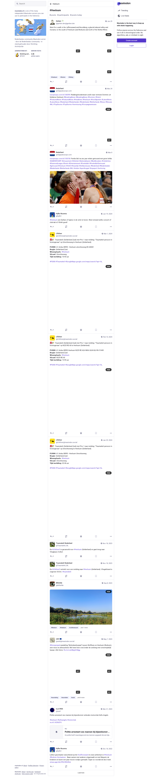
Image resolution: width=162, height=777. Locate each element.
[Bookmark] (96, 81)
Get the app (30, 772)
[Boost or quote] (66, 81)
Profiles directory (33, 765)
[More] (111, 81)
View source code (27, 774)
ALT (78, 51)
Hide (108, 35)
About (25, 765)
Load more (81, 773)
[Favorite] (81, 81)
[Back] (50, 4)
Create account (131, 40)
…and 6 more (80, 697)
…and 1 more (84, 627)
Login (131, 46)
